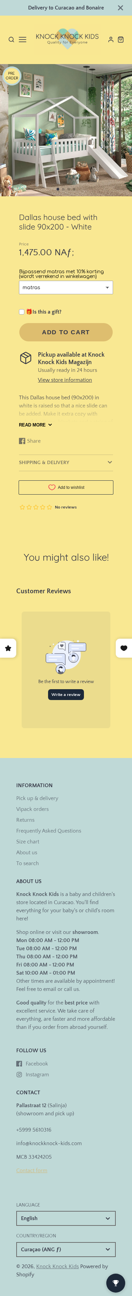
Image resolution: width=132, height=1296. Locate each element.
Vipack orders (32, 809)
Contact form (31, 1171)
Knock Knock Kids (57, 1266)
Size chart (27, 842)
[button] (58, 189)
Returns (25, 820)
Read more (32, 424)
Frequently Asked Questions (48, 831)
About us (26, 853)
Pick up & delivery (37, 798)
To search (27, 863)
